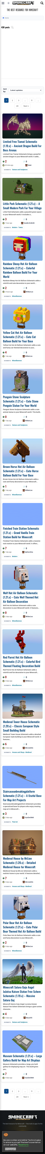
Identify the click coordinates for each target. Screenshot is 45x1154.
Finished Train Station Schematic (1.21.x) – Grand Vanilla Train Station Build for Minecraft (21, 532)
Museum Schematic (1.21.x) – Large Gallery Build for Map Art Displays (22, 1058)
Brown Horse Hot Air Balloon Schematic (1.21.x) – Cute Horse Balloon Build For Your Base (21, 470)
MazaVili (29, 1018)
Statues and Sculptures (19, 170)
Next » (26, 106)
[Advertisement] (22, 55)
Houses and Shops (18, 752)
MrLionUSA (29, 748)
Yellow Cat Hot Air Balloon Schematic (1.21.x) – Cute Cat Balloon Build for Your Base (19, 336)
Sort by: (5, 90)
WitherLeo (29, 292)
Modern (14, 227)
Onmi (29, 165)
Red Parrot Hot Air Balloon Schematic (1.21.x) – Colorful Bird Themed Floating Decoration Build (21, 661)
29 (17, 106)
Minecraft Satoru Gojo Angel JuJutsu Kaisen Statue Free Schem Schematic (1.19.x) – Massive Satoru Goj (22, 993)
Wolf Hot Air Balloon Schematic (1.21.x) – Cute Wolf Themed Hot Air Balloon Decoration (20, 597)
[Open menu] (3, 3)
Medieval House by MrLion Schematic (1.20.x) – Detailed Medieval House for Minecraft (19, 862)
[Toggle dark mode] (8, 3)
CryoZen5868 (29, 817)
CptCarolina (29, 552)
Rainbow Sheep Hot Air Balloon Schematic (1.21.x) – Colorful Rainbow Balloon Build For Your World (20, 270)
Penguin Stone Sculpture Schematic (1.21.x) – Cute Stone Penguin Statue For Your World (20, 401)
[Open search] (42, 3)
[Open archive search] (12, 27)
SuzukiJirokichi (29, 223)
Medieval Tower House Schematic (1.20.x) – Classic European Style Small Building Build (21, 726)
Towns (20, 227)
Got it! (10, 1149)
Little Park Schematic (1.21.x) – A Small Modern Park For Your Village (22, 205)
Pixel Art (15, 822)
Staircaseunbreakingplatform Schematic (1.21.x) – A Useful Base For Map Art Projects (22, 795)
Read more (24, 1145)
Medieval (28, 752)
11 (31, 100)
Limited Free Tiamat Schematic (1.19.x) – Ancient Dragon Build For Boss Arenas (22, 145)
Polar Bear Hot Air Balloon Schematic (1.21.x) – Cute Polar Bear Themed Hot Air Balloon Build (22, 927)
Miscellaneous (17, 296)
